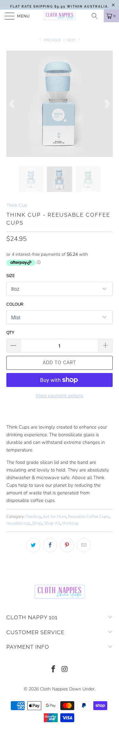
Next (72, 40)
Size (10, 276)
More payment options (59, 395)
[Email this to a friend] (84, 545)
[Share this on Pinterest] (67, 545)
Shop (37, 523)
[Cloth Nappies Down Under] (59, 16)
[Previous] (12, 104)
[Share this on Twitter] (33, 545)
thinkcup (70, 523)
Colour (14, 304)
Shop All (52, 523)
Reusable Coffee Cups (88, 516)
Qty (10, 333)
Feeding (33, 516)
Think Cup (16, 205)
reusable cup (18, 523)
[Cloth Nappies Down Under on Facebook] (53, 670)
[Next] (106, 104)
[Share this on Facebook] (50, 545)
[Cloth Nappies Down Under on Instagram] (65, 670)
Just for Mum (54, 516)
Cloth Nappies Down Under (67, 689)
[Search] (96, 16)
